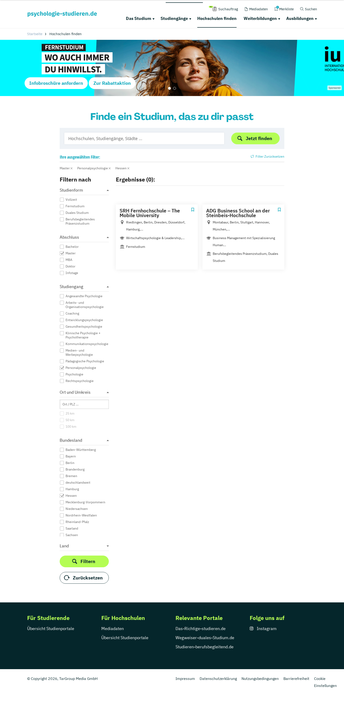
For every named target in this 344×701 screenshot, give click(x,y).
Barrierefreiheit (296, 678)
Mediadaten (112, 628)
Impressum (185, 678)
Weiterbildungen (260, 18)
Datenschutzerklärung (218, 678)
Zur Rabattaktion (112, 83)
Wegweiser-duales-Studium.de (205, 637)
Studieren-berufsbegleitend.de (205, 646)
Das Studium (138, 18)
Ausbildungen (300, 18)
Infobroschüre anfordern (56, 83)
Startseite (34, 34)
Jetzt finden (259, 138)
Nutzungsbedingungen (260, 678)
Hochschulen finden (217, 18)
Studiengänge (174, 18)
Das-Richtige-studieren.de (201, 628)
